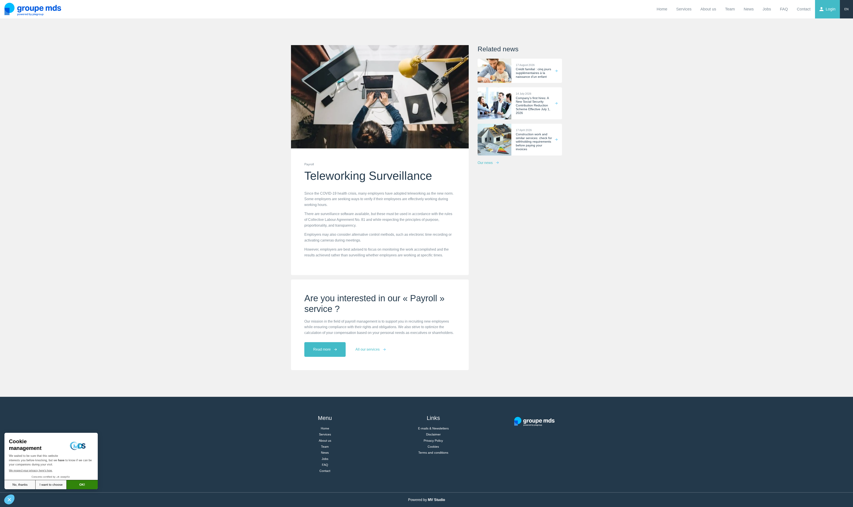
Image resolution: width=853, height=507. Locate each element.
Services (684, 9)
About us (708, 9)
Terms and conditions (433, 452)
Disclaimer (433, 434)
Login (830, 9)
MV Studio (436, 500)
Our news (485, 163)
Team (730, 9)
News (749, 9)
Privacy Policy (433, 440)
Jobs (767, 9)
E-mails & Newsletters (433, 428)
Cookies (433, 446)
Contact (804, 9)
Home (662, 9)
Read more (322, 349)
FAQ (784, 9)
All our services (367, 349)
